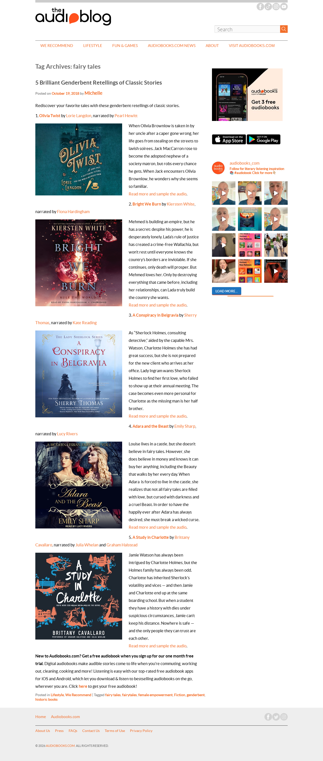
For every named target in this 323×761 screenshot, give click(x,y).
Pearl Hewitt (126, 115)
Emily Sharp (184, 426)
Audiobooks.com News (172, 45)
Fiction (179, 695)
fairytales (129, 695)
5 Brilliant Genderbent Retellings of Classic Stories (98, 82)
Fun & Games (125, 45)
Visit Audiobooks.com (252, 45)
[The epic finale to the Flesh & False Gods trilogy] (223, 271)
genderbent (196, 695)
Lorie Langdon (78, 115)
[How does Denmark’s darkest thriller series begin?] (223, 219)
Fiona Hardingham (73, 211)
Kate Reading (85, 322)
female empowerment (155, 695)
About (212, 45)
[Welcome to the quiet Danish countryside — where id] (276, 219)
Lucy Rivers (67, 434)
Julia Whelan (86, 545)
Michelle (93, 93)
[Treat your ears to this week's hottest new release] (249, 245)
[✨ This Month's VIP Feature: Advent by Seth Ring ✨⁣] (249, 219)
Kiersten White (181, 204)
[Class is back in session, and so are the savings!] (276, 245)
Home (40, 717)
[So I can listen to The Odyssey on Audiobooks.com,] (276, 271)
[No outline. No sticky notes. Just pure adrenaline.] (276, 193)
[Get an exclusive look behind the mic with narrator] (223, 245)
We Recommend (56, 45)
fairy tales (113, 695)
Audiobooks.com (65, 717)
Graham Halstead (122, 545)
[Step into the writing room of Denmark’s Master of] (223, 193)
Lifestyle (92, 45)
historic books (46, 699)
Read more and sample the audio (157, 194)
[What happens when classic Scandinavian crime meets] (249, 193)
